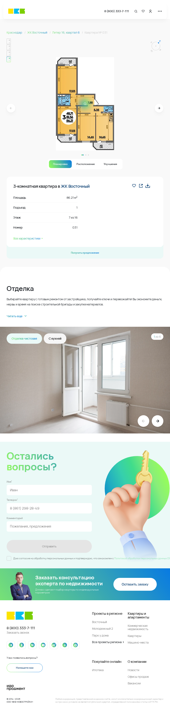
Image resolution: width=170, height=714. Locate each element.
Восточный (99, 622)
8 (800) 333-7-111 (116, 11)
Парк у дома (100, 635)
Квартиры (134, 636)
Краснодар (15, 32)
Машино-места (138, 642)
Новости (133, 670)
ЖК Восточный (37, 32)
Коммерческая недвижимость (138, 627)
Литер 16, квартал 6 (66, 32)
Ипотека (98, 670)
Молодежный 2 (102, 628)
